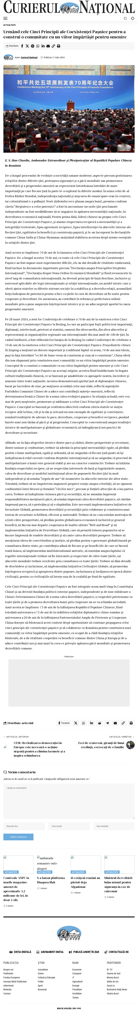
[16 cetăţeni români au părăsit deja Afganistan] (86, 865)
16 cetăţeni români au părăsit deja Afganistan (85, 882)
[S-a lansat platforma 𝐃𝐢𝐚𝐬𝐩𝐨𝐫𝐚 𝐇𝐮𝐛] (52, 865)
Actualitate (9, 25)
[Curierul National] (69, 7)
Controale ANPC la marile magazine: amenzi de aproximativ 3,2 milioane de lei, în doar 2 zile (16, 889)
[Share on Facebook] (22, 46)
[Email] (48, 46)
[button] (6, 18)
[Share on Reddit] (99, 723)
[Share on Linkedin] (43, 46)
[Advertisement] (69, 683)
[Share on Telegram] (107, 723)
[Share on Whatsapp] (37, 46)
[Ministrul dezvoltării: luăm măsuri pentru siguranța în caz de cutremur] (119, 865)
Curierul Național (29, 57)
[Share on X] (27, 46)
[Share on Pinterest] (32, 46)
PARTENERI (114, 963)
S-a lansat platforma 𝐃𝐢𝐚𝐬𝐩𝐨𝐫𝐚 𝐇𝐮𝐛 (51, 880)
